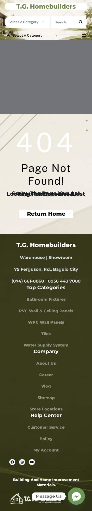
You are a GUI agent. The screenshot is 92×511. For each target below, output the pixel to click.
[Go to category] (43, 21)
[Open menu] (84, 35)
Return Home (46, 213)
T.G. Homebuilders (46, 6)
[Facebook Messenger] (76, 496)
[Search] (81, 22)
